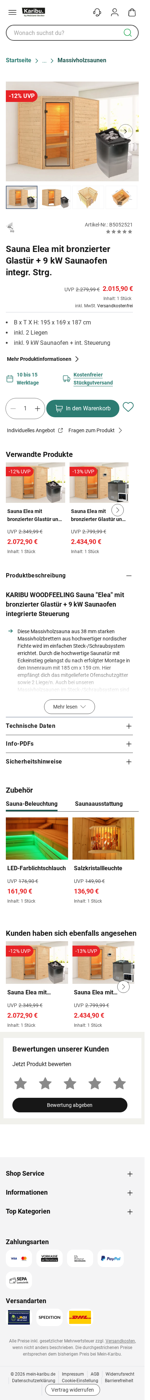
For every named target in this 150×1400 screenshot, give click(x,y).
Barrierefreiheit (119, 1380)
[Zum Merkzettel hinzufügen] (128, 407)
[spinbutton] (25, 408)
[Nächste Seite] (127, 197)
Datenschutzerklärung (33, 1380)
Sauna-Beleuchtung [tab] (32, 803)
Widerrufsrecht (120, 1374)
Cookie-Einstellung (80, 1380)
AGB (95, 1374)
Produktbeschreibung (36, 575)
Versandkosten (120, 1341)
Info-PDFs (20, 743)
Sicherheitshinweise (34, 761)
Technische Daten (30, 725)
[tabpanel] (72, 862)
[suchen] (128, 33)
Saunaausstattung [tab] (99, 803)
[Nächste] (129, 804)
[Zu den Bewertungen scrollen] (119, 231)
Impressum (73, 1374)
